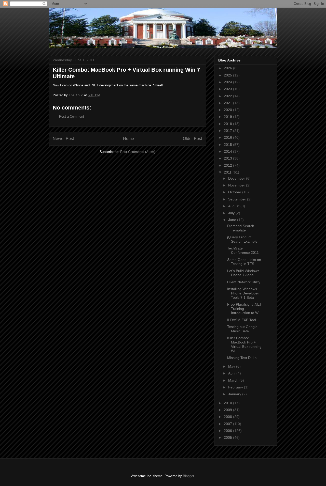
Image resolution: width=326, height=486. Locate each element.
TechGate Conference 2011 (243, 250)
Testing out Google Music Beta (242, 329)
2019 (228, 117)
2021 (228, 103)
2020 (228, 110)
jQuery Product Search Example (242, 239)
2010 (228, 403)
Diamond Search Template (240, 228)
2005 (228, 437)
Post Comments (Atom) (137, 152)
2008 (228, 417)
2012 (228, 165)
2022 (228, 96)
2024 (228, 82)
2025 (228, 75)
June (232, 220)
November (237, 185)
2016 (228, 137)
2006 (228, 431)
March (233, 380)
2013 (228, 158)
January (235, 394)
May (232, 366)
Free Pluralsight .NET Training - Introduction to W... (244, 308)
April (232, 373)
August (234, 206)
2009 (228, 410)
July (232, 213)
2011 (228, 172)
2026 (228, 68)
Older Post (192, 138)
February (236, 387)
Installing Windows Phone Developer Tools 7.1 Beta (243, 293)
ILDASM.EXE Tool (241, 320)
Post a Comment (71, 116)
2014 (228, 151)
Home (128, 138)
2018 (228, 124)
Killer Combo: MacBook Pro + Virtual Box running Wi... (244, 344)
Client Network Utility (243, 282)
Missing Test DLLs (241, 358)
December (237, 178)
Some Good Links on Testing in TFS (244, 262)
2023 (228, 89)
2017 (228, 131)
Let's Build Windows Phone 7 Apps (243, 273)
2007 (228, 424)
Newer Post (63, 138)
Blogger (188, 476)
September (237, 199)
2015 (228, 145)
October (235, 192)
